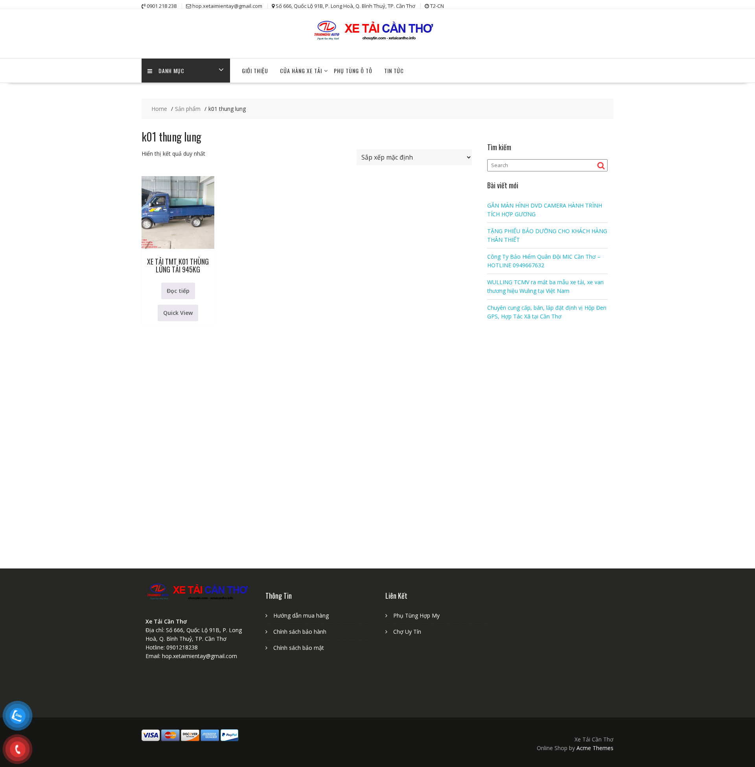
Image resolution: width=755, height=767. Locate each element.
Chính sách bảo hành (299, 631)
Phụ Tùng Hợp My (416, 615)
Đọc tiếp (178, 290)
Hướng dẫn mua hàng (301, 615)
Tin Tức (394, 70)
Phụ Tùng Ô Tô (353, 70)
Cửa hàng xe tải (301, 70)
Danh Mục (171, 70)
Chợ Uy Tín (407, 631)
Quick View (178, 312)
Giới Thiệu (255, 70)
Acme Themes (594, 748)
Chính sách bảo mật (298, 647)
